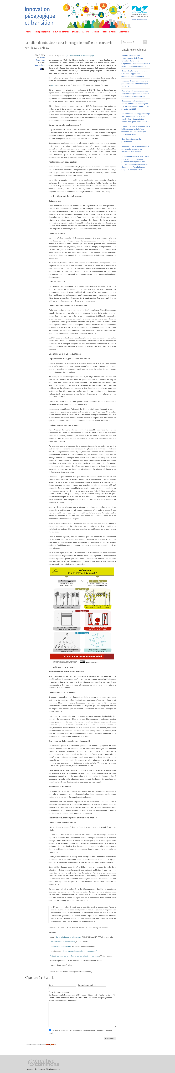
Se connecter (124, 31)
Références (40, 1069)
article (53, 85)
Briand (42, 58)
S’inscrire (112, 31)
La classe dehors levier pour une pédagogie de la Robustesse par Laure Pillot (134, 83)
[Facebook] (41, 69)
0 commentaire (39, 65)
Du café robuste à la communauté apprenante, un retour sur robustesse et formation (135, 149)
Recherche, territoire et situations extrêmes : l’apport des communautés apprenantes (134, 73)
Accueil (28, 31)
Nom (51, 985)
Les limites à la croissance (60, 946)
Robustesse (40, 60)
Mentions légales (53, 1069)
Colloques (95, 31)
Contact (30, 1069)
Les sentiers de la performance (62, 942)
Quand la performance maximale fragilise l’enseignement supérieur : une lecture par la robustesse (135, 93)
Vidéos (104, 31)
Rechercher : (128, 42)
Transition (76, 31)
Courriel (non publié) (87, 985)
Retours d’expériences (61, 31)
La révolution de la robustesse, (68, 937)
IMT (87, 31)
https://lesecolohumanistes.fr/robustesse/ (80, 951)
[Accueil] (87, 27)
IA (83, 31)
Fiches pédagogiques (42, 31)
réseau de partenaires (139, 19)
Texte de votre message (59, 992)
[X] (43, 69)
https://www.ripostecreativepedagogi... (79, 55)
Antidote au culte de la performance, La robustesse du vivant (74, 956)
